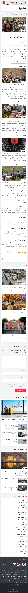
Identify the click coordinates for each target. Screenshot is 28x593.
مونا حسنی (23, 40)
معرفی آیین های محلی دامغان (17, 14)
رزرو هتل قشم (21, 522)
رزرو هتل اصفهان (21, 517)
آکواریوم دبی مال (21, 544)
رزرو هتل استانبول (20, 527)
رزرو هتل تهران (21, 510)
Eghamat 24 (17, 591)
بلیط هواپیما (22, 502)
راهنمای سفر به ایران (14, 13)
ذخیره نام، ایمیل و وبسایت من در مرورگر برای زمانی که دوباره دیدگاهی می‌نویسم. (14, 385)
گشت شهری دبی (21, 532)
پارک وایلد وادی (21, 542)
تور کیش (23, 549)
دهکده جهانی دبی (21, 546)
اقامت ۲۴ (15, 589)
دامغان (26, 14)
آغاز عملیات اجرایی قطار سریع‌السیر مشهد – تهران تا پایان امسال (10, 433)
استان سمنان (7, 13)
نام (23, 371)
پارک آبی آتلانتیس (20, 534)
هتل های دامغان (11, 199)
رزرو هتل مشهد (21, 507)
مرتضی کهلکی (22, 338)
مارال (24, 291)
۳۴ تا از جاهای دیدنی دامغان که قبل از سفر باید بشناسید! (15, 288)
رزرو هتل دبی (22, 524)
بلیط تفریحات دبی (20, 529)
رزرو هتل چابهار (21, 515)
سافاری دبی (22, 539)
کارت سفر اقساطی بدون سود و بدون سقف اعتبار (14, 419)
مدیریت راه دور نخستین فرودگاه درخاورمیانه (10, 425)
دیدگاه (22, 355)
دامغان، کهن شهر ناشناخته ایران (19, 336)
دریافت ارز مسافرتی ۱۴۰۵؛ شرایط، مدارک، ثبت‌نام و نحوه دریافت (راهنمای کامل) (10, 487)
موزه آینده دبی (21, 537)
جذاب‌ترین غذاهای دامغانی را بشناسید (17, 312)
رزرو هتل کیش (21, 512)
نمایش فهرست (14, 62)
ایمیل (22, 378)
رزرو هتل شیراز (21, 520)
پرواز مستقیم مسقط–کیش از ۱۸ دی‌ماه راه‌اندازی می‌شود (10, 440)
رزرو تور (23, 505)
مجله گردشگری (24, 13)
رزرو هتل (23, 500)
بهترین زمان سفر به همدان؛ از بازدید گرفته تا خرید (10, 479)
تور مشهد (22, 551)
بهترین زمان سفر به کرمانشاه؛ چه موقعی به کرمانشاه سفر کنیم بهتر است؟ (15, 472)
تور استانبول (22, 554)
